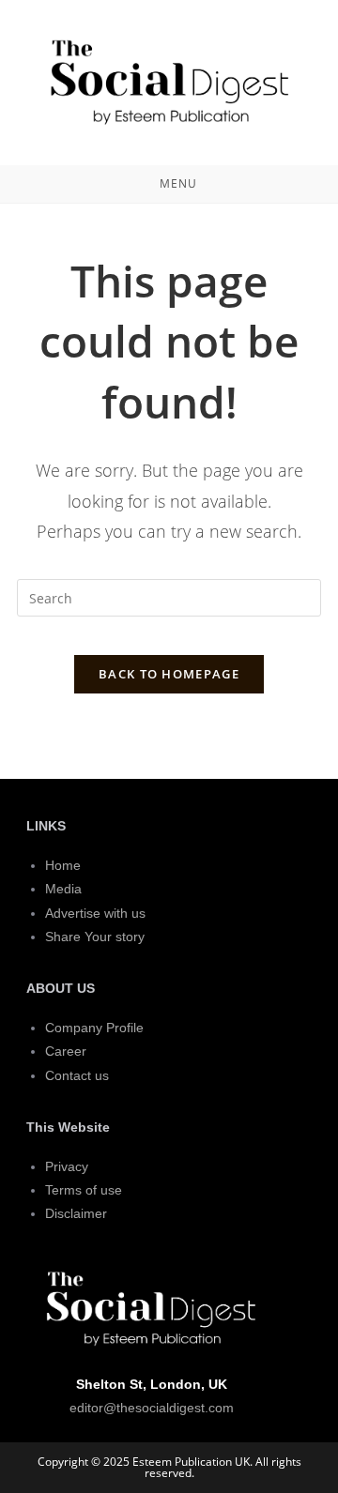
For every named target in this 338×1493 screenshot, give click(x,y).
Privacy (66, 1166)
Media (63, 888)
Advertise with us (95, 913)
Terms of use (83, 1189)
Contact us (77, 1075)
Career (65, 1051)
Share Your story (95, 936)
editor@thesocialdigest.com (151, 1407)
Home (63, 865)
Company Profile (94, 1027)
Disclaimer (76, 1213)
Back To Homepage (169, 673)
